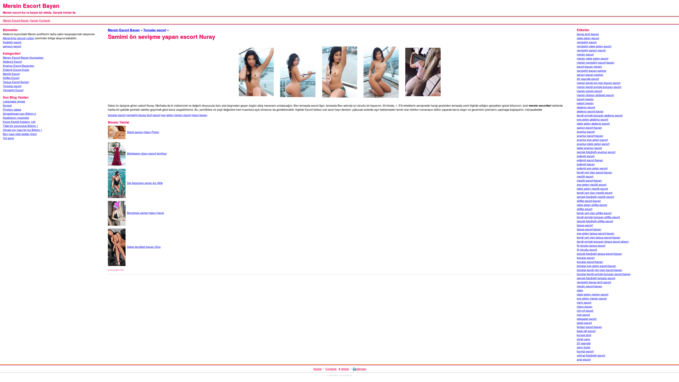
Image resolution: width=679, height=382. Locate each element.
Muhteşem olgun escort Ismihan (147, 153)
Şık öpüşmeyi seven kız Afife (145, 183)
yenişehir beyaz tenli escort (143, 115)
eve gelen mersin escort (176, 115)
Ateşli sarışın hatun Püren (143, 132)
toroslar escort (117, 115)
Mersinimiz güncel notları (18, 38)
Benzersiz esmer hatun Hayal (145, 213)
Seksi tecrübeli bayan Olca (144, 247)
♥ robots (344, 369)
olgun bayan (199, 115)
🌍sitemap (359, 369)
